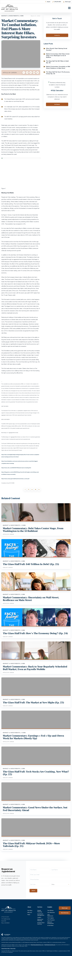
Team (28, 914)
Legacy (39, 917)
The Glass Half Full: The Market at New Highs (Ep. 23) (33, 702)
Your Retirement (50, 915)
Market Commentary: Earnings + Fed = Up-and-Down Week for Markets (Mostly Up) (33, 737)
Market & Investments (50, 922)
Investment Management (40, 914)
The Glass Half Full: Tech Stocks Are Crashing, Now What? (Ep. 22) (36, 773)
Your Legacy (50, 918)
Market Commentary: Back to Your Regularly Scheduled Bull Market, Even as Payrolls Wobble (35, 668)
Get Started (57, 104)
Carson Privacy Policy (5, 948)
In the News (50, 925)
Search (48, 1)
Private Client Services (40, 923)
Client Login (68, 1)
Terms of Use (12, 948)
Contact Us (57, 35)
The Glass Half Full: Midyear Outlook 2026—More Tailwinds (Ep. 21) (31, 845)
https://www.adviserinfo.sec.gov (37, 944)
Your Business (51, 912)
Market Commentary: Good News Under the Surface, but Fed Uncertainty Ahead (35, 809)
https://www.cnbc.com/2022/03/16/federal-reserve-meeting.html (16, 467)
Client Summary (64, 912)
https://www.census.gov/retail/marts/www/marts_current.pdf (15, 478)
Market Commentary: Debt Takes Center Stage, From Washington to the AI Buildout (58, 55)
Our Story (29, 910)
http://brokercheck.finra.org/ (50, 944)
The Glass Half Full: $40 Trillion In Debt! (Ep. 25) (31, 564)
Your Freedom (51, 920)
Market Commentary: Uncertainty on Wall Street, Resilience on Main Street (58, 67)
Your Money (50, 910)
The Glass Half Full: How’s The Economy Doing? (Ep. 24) (35, 633)
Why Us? (29, 912)
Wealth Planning (39, 911)
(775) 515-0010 (57, 1)
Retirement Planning (40, 920)
